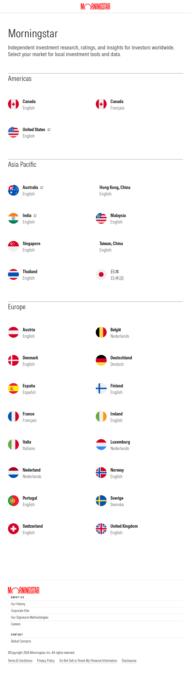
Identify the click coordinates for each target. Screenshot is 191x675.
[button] (88, 661)
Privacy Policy (46, 660)
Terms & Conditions (20, 660)
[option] (95, 604)
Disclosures (129, 660)
